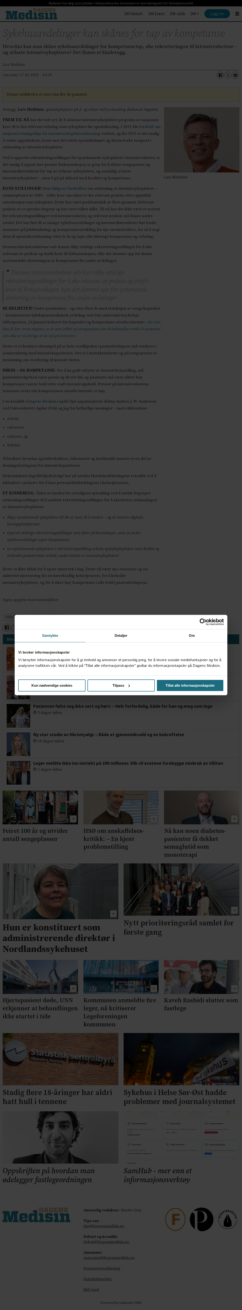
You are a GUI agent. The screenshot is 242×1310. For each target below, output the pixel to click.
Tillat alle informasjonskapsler (190, 685)
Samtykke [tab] (50, 635)
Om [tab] (192, 635)
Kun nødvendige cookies (51, 685)
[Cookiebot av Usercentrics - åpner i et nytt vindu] (203, 621)
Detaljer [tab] (121, 635)
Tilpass (118, 685)
